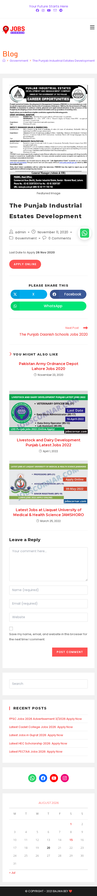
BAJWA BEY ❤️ (62, 891)
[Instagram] (43, 10)
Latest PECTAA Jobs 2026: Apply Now (35, 751)
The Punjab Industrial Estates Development (63, 60)
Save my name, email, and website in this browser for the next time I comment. (48, 636)
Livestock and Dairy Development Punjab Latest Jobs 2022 (48, 442)
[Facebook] (37, 10)
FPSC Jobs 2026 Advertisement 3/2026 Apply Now (45, 719)
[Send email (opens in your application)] (55, 10)
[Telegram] (60, 10)
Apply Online (25, 264)
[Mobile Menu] (92, 27)
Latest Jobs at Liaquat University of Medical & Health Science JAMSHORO (48, 512)
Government (26, 238)
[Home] (3, 60)
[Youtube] (49, 10)
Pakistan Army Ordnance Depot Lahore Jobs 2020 (48, 366)
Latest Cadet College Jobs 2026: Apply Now (41, 727)
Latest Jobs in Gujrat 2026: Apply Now (36, 735)
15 (71, 840)
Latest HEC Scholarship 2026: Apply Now (38, 743)
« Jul (12, 872)
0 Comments (59, 238)
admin (20, 232)
